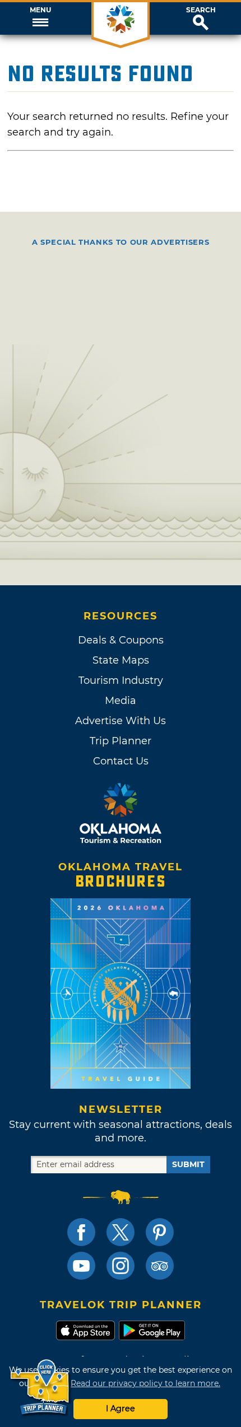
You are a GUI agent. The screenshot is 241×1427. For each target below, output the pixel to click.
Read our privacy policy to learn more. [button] (145, 1383)
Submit (188, 1164)
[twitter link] (120, 1232)
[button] (40, 18)
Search (201, 10)
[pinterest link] (160, 1232)
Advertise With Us (120, 721)
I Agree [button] (120, 1408)
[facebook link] (81, 1232)
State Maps (120, 660)
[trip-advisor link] (160, 1266)
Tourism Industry (120, 680)
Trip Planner (120, 741)
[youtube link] (81, 1266)
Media (120, 700)
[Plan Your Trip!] (40, 1387)
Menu (40, 10)
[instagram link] (120, 1266)
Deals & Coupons (121, 640)
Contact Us (121, 761)
